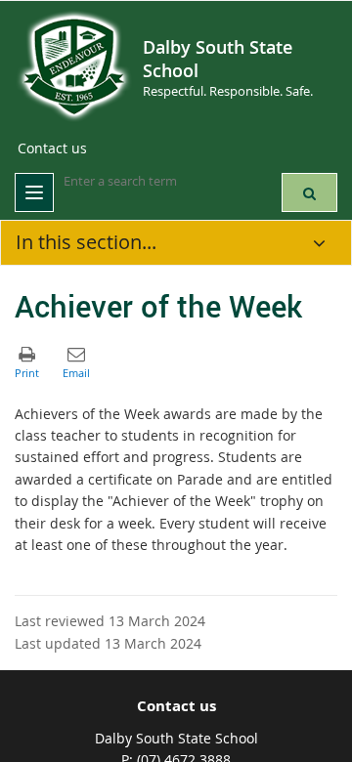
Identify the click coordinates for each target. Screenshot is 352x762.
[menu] (34, 192)
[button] (309, 192)
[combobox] (161, 181)
